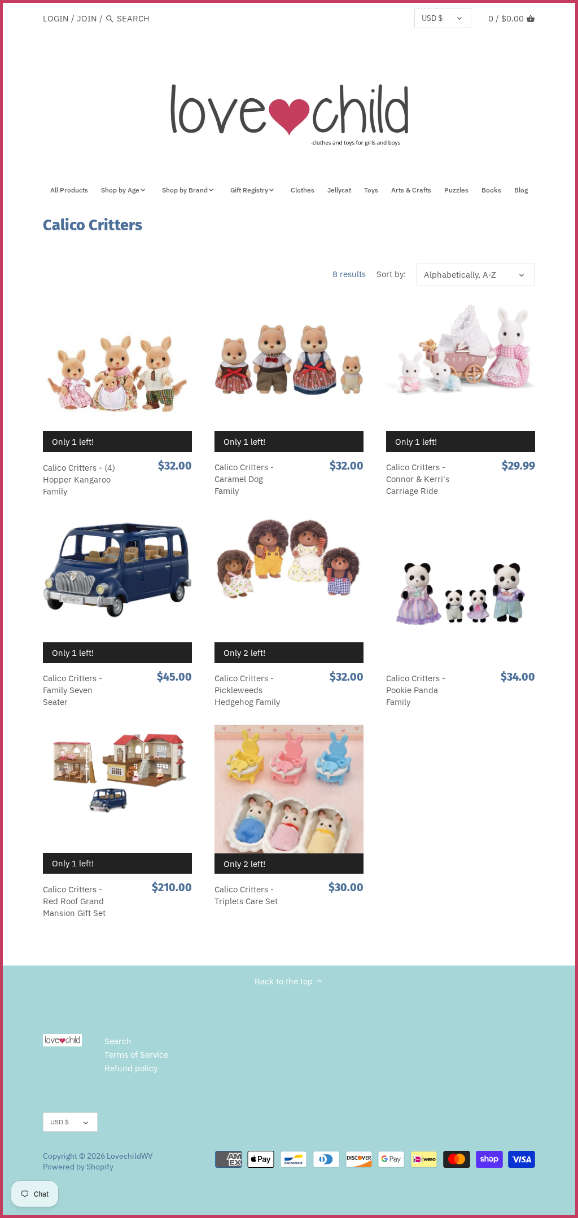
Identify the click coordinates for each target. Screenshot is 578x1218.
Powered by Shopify (78, 1167)
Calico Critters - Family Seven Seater (72, 690)
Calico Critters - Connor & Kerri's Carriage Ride (417, 479)
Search (118, 1041)
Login (56, 18)
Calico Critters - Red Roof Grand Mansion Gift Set (74, 901)
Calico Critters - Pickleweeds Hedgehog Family (247, 690)
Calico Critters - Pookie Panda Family (415, 690)
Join (87, 18)
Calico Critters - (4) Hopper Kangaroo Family (79, 479)
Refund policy (130, 1068)
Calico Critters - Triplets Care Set (246, 895)
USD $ (432, 18)
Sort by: (391, 274)
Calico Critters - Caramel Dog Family (244, 479)
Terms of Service (136, 1054)
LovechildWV (130, 1156)
